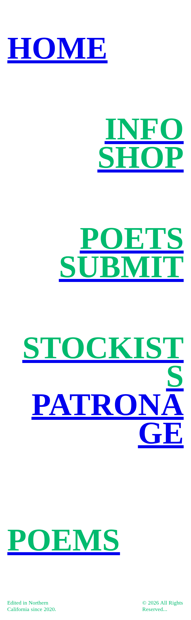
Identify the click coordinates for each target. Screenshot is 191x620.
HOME (57, 47)
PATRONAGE (108, 418)
